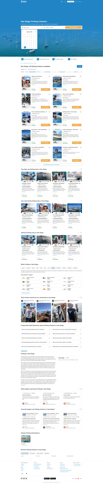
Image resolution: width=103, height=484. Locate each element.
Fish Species (36, 467)
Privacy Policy (62, 467)
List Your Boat (70, 1)
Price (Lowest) (62, 71)
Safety (22, 470)
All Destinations (50, 468)
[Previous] (79, 169)
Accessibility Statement (64, 471)
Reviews (75, 71)
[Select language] (65, 2)
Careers (22, 465)
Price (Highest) (47, 71)
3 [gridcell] (31, 47)
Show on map (32, 69)
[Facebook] (21, 478)
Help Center (62, 464)
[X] (24, 478)
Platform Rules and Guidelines (66, 470)
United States (25, 63)
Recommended (32, 71)
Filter (80, 66)
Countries (49, 464)
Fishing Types (36, 465)
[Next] (81, 169)
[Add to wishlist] (49, 76)
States (48, 465)
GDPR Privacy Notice (64, 468)
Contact (22, 468)
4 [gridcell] (33, 47)
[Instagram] (26, 478)
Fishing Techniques (37, 464)
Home (22, 63)
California (30, 63)
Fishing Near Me (37, 468)
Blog (22, 467)
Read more (24, 191)
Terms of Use (62, 465)
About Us (22, 464)
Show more (33, 84)
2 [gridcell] (29, 47)
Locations (49, 467)
